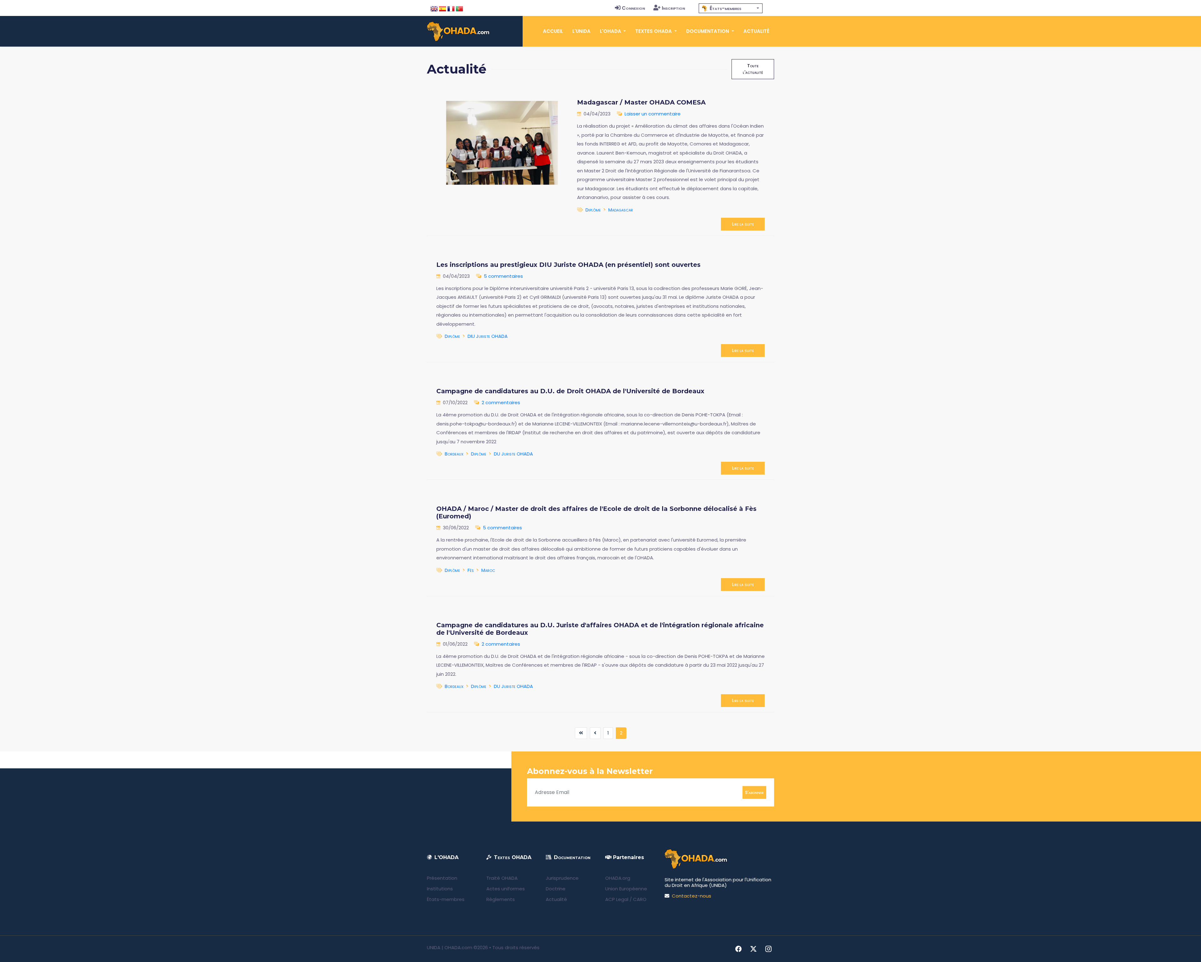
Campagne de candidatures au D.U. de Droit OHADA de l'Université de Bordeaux (570, 391)
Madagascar (620, 209)
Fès (471, 570)
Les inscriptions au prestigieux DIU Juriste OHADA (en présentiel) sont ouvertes (568, 264)
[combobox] (731, 8)
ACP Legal (616, 899)
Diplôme (593, 209)
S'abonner (754, 792)
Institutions (440, 888)
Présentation (442, 878)
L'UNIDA (581, 31)
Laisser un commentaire (653, 113)
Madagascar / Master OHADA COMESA (641, 102)
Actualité (756, 31)
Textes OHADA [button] (654, 31)
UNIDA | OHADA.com (449, 947)
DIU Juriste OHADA (488, 336)
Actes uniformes (505, 888)
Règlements (500, 899)
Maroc (488, 570)
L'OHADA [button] (611, 31)
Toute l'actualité (753, 69)
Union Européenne (626, 888)
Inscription (673, 8)
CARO (639, 899)
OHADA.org (617, 878)
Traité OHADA (502, 878)
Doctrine (555, 888)
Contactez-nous (691, 896)
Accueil (553, 31)
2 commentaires (501, 402)
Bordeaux (454, 453)
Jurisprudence (562, 878)
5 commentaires (503, 276)
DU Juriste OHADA (513, 453)
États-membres (445, 899)
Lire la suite (743, 224)
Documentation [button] (708, 31)
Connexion (633, 8)
